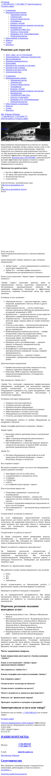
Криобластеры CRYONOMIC (24, 158)
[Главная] (5, 2)
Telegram (8, 114)
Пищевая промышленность (17, 61)
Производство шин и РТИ (16, 70)
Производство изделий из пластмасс (20, 65)
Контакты (10, 45)
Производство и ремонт (15, 68)
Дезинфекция (15, 21)
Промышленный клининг (16, 12)
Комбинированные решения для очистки (27, 25)
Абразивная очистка (18, 15)
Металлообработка (13, 59)
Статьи (8, 42)
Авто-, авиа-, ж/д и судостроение (19, 55)
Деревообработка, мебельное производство (23, 57)
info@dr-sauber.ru (35, 4)
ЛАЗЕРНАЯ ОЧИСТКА (20, 30)
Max (2, 114)
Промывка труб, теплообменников (24, 34)
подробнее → (6, 770)
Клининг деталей (17, 23)
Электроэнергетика (13, 72)
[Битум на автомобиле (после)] (14, 189)
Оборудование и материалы (17, 38)
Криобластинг (16, 27)
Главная (4, 129)
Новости (9, 40)
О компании (11, 10)
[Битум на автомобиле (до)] (12, 185)
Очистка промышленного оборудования (17, 723)
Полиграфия (11, 63)
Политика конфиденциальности (14, 774)
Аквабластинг (16, 17)
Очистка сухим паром (19, 32)
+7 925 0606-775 (20, 116)
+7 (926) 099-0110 (30, 713)
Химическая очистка (18, 36)
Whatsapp (16, 114)
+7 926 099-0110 (7, 116)
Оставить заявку (7, 6)
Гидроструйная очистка (20, 19)
